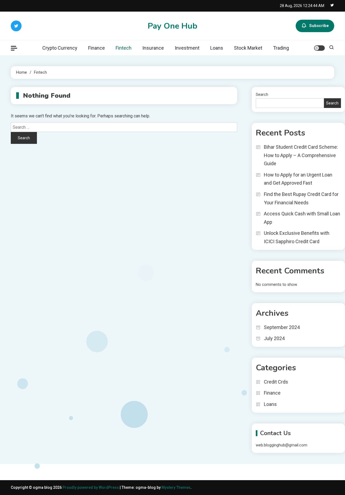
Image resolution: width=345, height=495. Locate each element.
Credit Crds (276, 382)
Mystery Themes (176, 487)
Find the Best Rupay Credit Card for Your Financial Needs (301, 198)
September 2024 (282, 327)
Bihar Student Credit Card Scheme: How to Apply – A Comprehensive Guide (301, 155)
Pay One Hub (172, 26)
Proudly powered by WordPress (91, 487)
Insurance (153, 48)
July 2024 (274, 338)
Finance (96, 48)
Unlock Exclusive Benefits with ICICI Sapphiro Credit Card (296, 237)
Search (262, 94)
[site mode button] (319, 48)
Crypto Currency (59, 48)
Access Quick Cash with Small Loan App (302, 218)
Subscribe (319, 25)
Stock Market (248, 48)
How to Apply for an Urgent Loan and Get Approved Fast (298, 179)
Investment (187, 48)
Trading (281, 48)
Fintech (124, 48)
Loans (216, 48)
